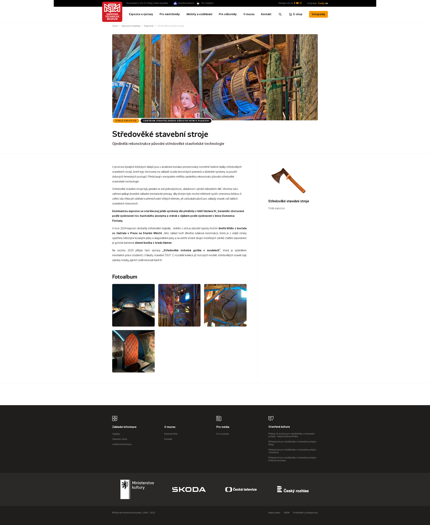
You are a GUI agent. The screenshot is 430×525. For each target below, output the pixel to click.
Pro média (222, 427)
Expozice (148, 26)
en (326, 3)
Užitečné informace (122, 444)
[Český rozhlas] (293, 489)
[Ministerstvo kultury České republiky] (137, 489)
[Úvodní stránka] (112, 12)
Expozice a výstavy (131, 26)
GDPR (287, 512)
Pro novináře (222, 434)
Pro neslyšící (207, 3)
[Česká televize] (241, 489)
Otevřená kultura (186, 3)
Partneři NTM (170, 434)
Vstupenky (318, 14)
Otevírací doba (119, 439)
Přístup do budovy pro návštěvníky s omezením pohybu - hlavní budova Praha (291, 435)
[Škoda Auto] (189, 489)
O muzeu (169, 427)
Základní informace (124, 427)
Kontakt (168, 439)
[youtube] (297, 3)
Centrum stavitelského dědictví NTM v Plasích (176, 121)
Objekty (116, 434)
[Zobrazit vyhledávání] (280, 14)
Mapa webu (274, 512)
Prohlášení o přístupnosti (305, 512)
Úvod (115, 26)
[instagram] (301, 3)
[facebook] (294, 3)
